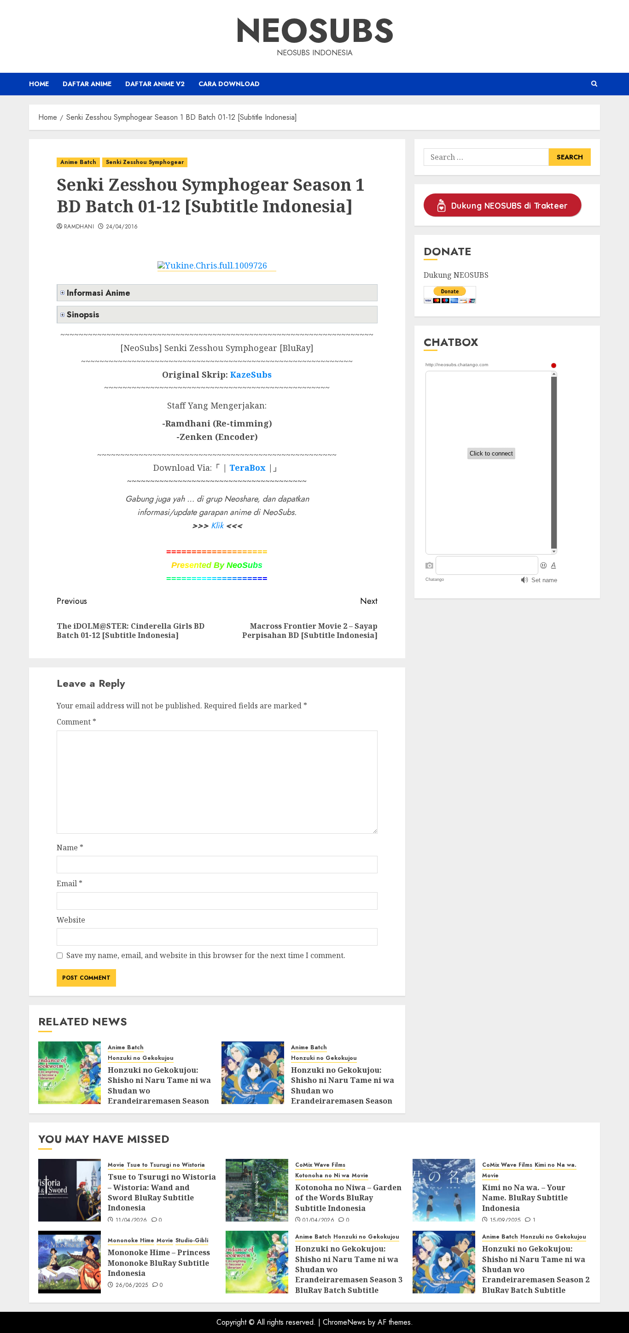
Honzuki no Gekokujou (141, 1058)
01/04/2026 (318, 1220)
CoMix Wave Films (320, 1165)
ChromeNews (344, 1322)
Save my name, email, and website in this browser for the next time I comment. (205, 955)
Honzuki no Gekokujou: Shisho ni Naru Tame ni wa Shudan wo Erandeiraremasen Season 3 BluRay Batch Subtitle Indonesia (159, 1096)
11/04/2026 (131, 1220)
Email (69, 883)
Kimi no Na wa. (556, 1165)
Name (70, 847)
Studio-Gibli (191, 1241)
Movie (116, 1165)
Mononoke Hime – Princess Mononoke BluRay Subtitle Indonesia (159, 1262)
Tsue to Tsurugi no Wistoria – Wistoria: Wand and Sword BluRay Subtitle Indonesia (162, 1192)
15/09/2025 (505, 1220)
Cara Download (229, 83)
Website (71, 920)
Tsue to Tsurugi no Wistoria (166, 1165)
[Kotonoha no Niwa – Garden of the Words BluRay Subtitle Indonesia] (257, 1190)
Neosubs (314, 30)
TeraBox (247, 467)
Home (39, 83)
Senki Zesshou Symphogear (145, 162)
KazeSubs (251, 374)
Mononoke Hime (131, 1241)
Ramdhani (79, 227)
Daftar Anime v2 (155, 83)
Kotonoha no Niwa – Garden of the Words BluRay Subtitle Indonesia (348, 1197)
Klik (217, 526)
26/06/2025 (132, 1285)
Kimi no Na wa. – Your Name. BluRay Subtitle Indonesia (525, 1197)
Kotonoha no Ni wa (322, 1176)
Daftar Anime (87, 83)
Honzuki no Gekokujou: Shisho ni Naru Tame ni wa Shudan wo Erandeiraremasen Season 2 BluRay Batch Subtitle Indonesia (342, 1096)
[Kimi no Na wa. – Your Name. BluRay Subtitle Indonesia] (444, 1190)
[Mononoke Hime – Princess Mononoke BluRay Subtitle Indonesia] (69, 1262)
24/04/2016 (122, 227)
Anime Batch (78, 162)
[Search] (594, 84)
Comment (76, 722)
